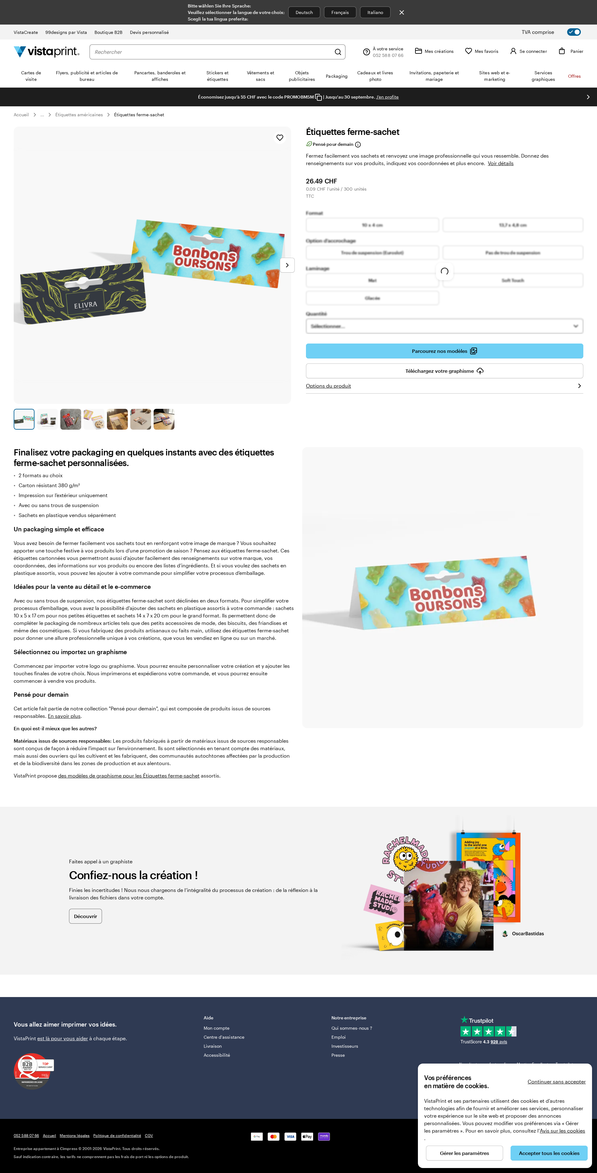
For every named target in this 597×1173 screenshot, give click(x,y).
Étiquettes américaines (79, 114)
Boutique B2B (109, 32)
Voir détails (501, 163)
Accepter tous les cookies (549, 1153)
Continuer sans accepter (557, 1081)
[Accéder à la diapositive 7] (164, 419)
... (42, 114)
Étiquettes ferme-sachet (139, 114)
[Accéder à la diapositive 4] (94, 419)
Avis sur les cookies (562, 1131)
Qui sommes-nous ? (351, 1028)
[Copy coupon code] (318, 97)
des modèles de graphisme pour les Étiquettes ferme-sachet (129, 775)
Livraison (213, 1046)
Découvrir (85, 916)
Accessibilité (217, 1055)
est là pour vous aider (62, 1038)
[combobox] (213, 52)
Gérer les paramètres (464, 1153)
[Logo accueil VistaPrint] (47, 51)
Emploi (338, 1037)
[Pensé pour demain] (358, 144)
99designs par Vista (66, 32)
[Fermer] (401, 12)
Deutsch (304, 12)
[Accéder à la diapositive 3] (70, 419)
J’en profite (387, 96)
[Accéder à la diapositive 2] (47, 419)
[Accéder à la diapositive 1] (24, 419)
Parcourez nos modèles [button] (439, 351)
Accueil (21, 114)
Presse (338, 1055)
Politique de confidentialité (117, 1135)
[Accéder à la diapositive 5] (117, 419)
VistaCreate (26, 32)
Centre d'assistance (224, 1037)
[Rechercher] (338, 52)
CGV (149, 1135)
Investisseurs (344, 1046)
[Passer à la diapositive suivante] (588, 97)
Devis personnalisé (149, 32)
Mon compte (217, 1028)
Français (340, 12)
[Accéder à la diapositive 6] (140, 419)
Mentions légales (75, 1135)
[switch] (556, 32)
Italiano (375, 12)
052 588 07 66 (26, 1135)
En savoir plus (64, 716)
